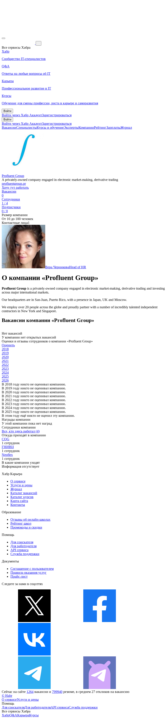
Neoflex (7, 455)
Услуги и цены (21, 485)
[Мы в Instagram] (99, 654)
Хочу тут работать (15, 187)
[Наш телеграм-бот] (99, 688)
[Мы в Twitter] (34, 621)
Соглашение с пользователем (32, 569)
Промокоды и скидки (26, 527)
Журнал (126, 127)
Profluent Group (13, 176)
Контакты (17, 505)
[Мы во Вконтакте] (34, 654)
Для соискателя (21, 542)
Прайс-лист (19, 576)
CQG (5, 439)
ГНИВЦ (8, 447)
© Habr (7, 695)
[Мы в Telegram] (34, 688)
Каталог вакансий (23, 493)
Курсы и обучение (50, 127)
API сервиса (19, 550)
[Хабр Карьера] (19, 43)
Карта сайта (19, 501)
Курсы (34, 715)
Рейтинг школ (20, 523)
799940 (57, 692)
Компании (86, 127)
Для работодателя (23, 546)
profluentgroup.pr (14, 183)
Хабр (5, 715)
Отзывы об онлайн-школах (30, 519)
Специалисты (26, 127)
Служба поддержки (24, 554)
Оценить (8, 345)
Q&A (13, 715)
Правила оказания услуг (28, 572)
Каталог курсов (21, 497)
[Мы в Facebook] (99, 621)
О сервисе (17, 481)
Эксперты (71, 127)
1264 (30, 692)
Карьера (23, 715)
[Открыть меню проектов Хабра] (3, 38)
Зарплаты (113, 127)
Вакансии (9, 127)
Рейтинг (100, 127)
